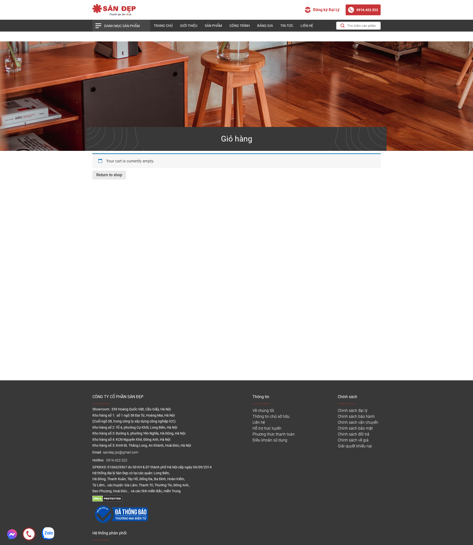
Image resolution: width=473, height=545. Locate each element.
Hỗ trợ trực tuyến (267, 428)
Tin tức (286, 26)
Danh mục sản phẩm (122, 26)
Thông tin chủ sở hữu (271, 416)
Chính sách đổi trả (353, 434)
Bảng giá (265, 26)
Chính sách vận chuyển (358, 422)
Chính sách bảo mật (355, 428)
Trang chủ (163, 26)
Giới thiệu (188, 26)
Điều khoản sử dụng (270, 440)
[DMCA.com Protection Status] (107, 500)
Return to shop (109, 175)
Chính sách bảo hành (356, 416)
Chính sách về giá (353, 440)
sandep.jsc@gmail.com (120, 452)
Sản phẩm (213, 26)
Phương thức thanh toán (274, 434)
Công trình (239, 26)
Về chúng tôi (263, 410)
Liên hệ (307, 26)
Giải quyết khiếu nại (355, 446)
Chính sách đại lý (353, 410)
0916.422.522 (117, 460)
